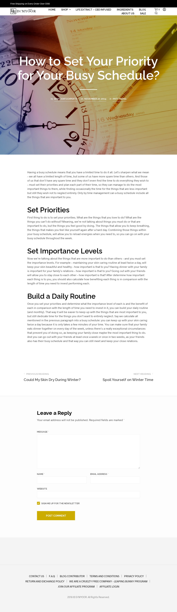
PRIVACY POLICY (134, 576)
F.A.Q (52, 576)
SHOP (64, 9)
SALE (143, 13)
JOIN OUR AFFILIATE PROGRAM (76, 586)
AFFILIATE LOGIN (109, 586)
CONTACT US (36, 576)
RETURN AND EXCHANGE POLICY (44, 581)
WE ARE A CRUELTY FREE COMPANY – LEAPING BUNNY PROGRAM (108, 581)
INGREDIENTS (125, 9)
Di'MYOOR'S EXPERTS (65, 98)
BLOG (142, 9)
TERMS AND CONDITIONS (104, 576)
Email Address (99, 474)
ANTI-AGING (119, 98)
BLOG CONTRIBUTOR (72, 576)
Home (51, 9)
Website (42, 488)
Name (41, 474)
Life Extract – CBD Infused (93, 9)
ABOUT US (128, 13)
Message (43, 431)
